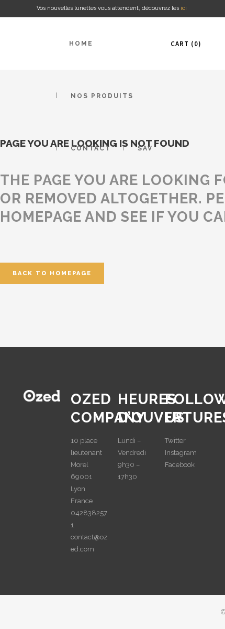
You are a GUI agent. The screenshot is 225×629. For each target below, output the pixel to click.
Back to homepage (52, 273)
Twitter (175, 440)
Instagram (181, 453)
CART (184, 43)
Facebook (180, 465)
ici (184, 8)
